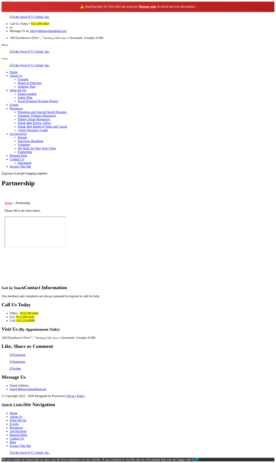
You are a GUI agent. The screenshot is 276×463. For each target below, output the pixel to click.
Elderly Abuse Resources (34, 119)
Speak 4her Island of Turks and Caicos (42, 126)
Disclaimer (25, 163)
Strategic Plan (26, 86)
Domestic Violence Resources (37, 115)
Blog (13, 442)
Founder (23, 79)
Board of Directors (30, 83)
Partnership (25, 152)
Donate (22, 137)
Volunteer (24, 144)
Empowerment (27, 94)
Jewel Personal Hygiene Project (38, 101)
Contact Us (17, 159)
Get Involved (18, 134)
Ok (197, 459)
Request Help (18, 155)
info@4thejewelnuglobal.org (48, 31)
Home (14, 72)
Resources (16, 108)
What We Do (18, 90)
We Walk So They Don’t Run (37, 148)
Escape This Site (20, 166)
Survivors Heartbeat (30, 141)
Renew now (147, 6)
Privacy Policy (75, 396)
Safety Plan (25, 97)
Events (14, 104)
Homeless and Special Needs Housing (42, 112)
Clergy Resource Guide (33, 130)
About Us (16, 75)
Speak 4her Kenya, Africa (34, 123)
